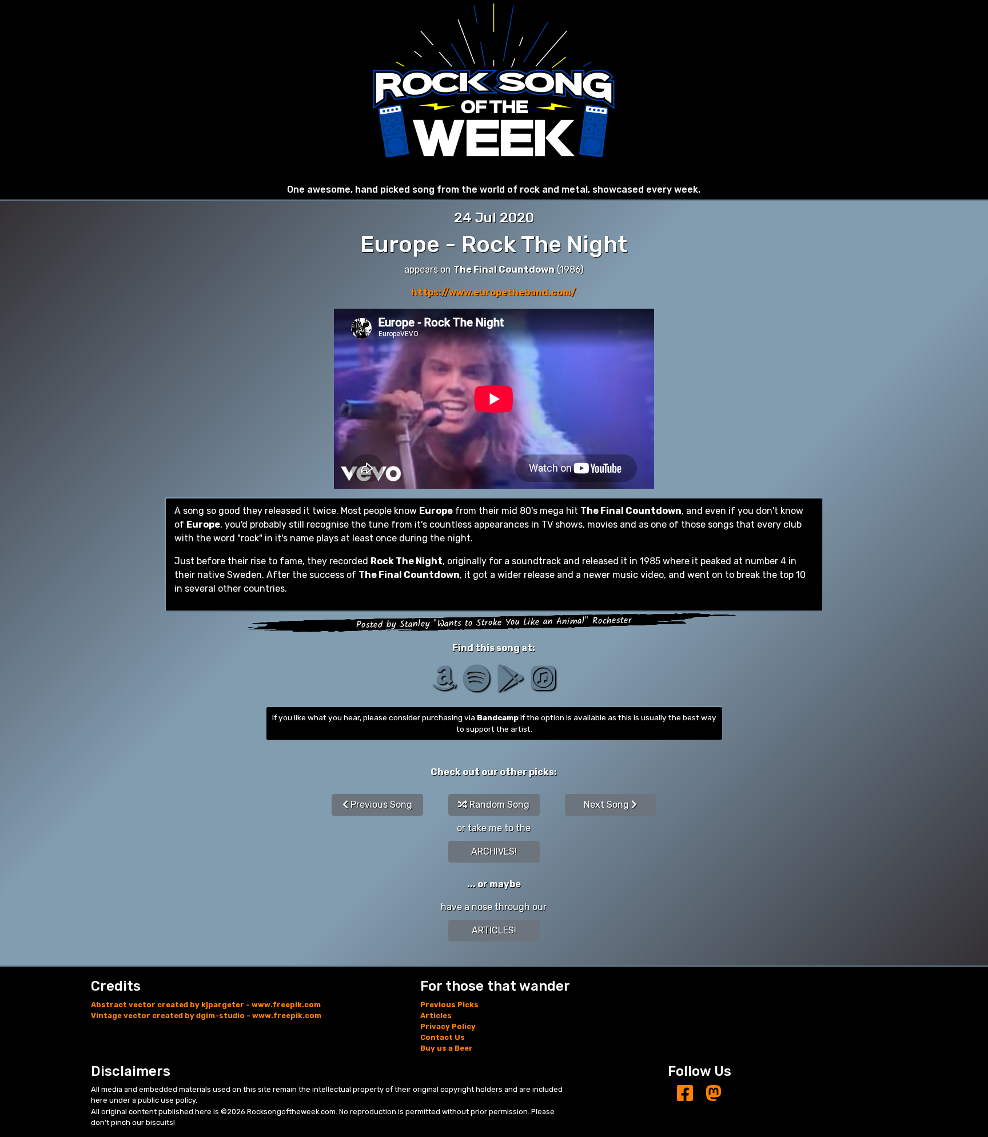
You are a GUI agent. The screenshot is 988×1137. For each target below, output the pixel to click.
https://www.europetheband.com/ (493, 292)
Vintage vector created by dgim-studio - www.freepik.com (206, 1015)
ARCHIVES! (494, 851)
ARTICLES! (494, 930)
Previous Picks (449, 1004)
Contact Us (442, 1037)
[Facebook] (685, 1094)
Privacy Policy (448, 1026)
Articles (436, 1015)
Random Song (498, 804)
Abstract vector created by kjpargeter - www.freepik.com (206, 1004)
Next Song (607, 804)
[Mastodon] (713, 1094)
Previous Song (380, 804)
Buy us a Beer (446, 1048)
